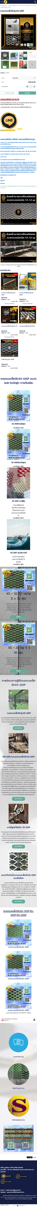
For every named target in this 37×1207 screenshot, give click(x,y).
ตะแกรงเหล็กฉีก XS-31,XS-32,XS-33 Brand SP (20, 5)
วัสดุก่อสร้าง (3, 5)
